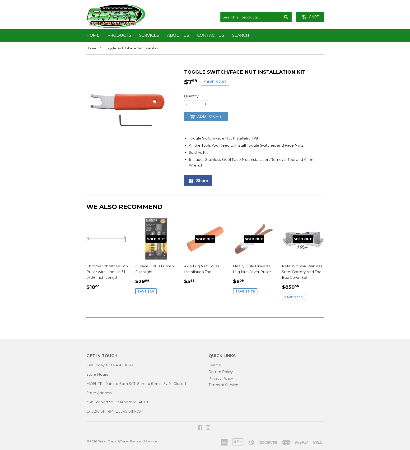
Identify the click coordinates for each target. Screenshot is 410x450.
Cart (313, 16)
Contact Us (210, 35)
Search (240, 35)
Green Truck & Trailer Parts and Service (127, 441)
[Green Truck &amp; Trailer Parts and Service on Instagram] (208, 428)
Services (149, 35)
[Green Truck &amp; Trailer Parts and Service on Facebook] (199, 428)
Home (92, 35)
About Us (178, 35)
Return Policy (221, 371)
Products (119, 35)
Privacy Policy (221, 378)
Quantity (191, 96)
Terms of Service (223, 384)
